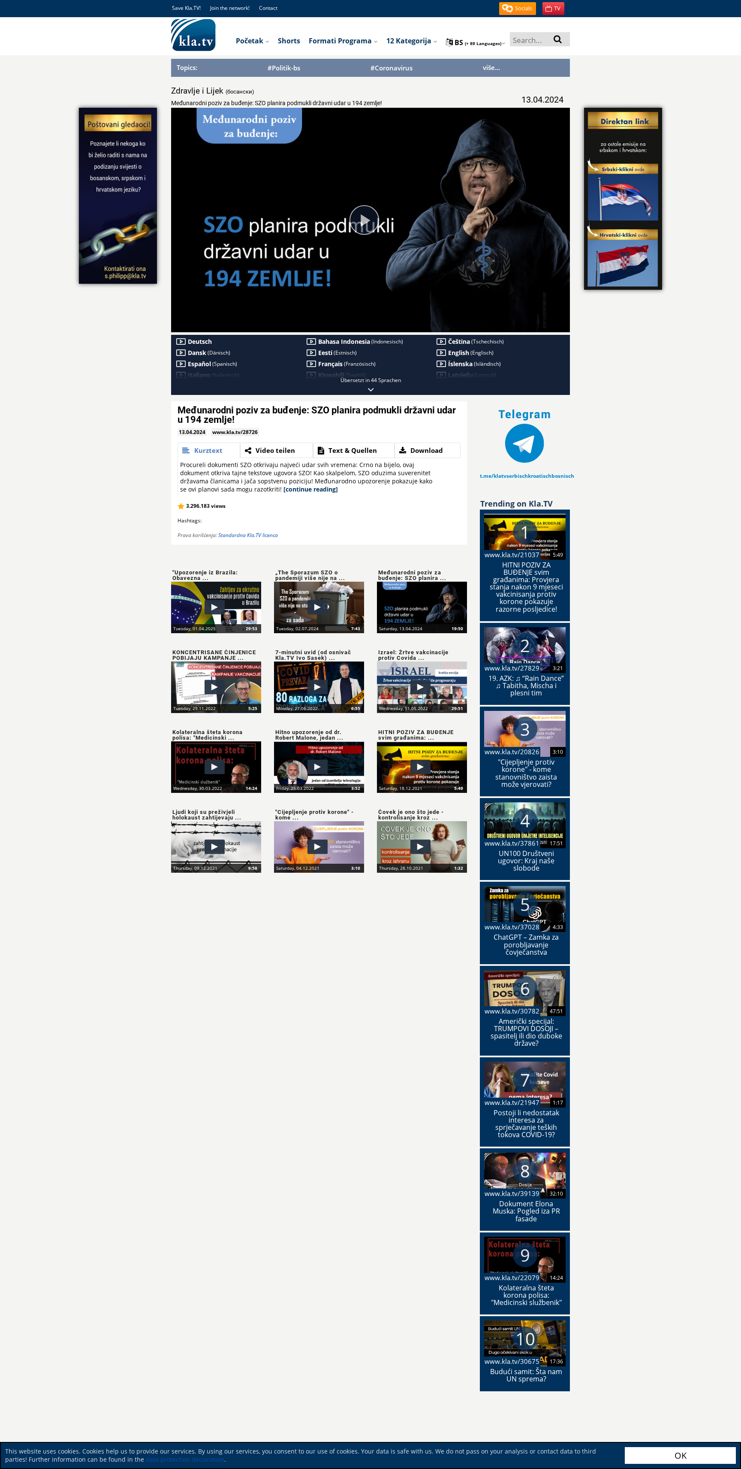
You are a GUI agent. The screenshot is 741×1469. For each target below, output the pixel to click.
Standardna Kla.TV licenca (248, 535)
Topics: (187, 67)
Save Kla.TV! (186, 8)
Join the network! (230, 8)
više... (491, 67)
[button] (517, 8)
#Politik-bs (284, 68)
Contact (268, 8)
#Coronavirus (391, 68)
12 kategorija (409, 41)
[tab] (209, 450)
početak (250, 41)
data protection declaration (185, 1459)
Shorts (289, 41)
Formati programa (341, 41)
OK (681, 1455)
